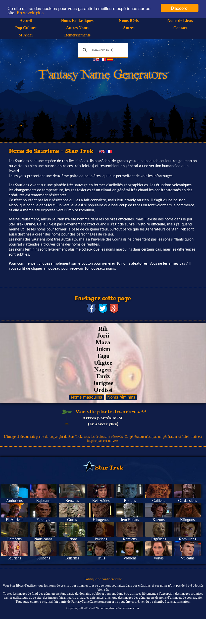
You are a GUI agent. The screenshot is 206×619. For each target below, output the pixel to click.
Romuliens (187, 539)
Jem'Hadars (130, 519)
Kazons (158, 519)
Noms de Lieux (180, 20)
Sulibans (43, 558)
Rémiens (130, 539)
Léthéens (14, 539)
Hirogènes (101, 519)
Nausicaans (43, 539)
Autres (128, 28)
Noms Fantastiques (77, 20)
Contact (180, 28)
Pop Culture (25, 28)
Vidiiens (129, 558)
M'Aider (26, 35)
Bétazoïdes (101, 500)
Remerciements (77, 35)
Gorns (72, 519)
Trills (101, 558)
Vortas (158, 558)
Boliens (130, 500)
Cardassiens (187, 500)
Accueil (26, 20)
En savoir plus (30, 12)
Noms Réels (129, 20)
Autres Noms (77, 28)
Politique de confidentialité (103, 579)
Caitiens (158, 500)
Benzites (72, 500)
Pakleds (101, 539)
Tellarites (72, 558)
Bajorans (43, 500)
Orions (72, 539)
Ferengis (43, 519)
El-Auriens (14, 519)
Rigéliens (158, 539)
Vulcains (187, 558)
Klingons (187, 519)
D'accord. (180, 8)
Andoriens (14, 500)
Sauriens (14, 558)
